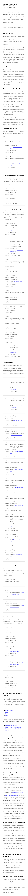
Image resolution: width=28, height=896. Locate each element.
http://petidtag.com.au (15, 17)
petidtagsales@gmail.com (8, 882)
